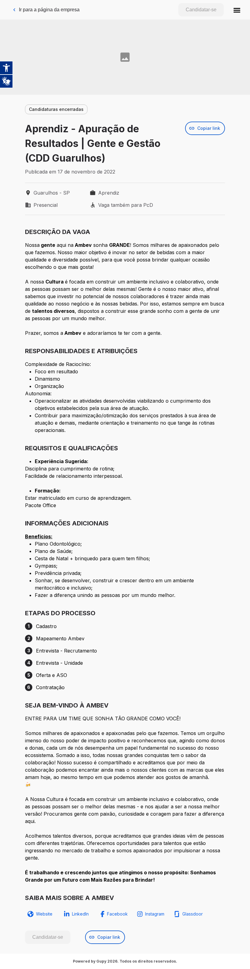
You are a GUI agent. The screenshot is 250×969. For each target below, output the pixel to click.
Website (44, 913)
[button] (237, 10)
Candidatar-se (201, 9)
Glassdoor (192, 913)
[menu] (237, 10)
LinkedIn (80, 913)
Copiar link (208, 128)
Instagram (154, 913)
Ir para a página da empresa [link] (49, 9)
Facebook (117, 913)
